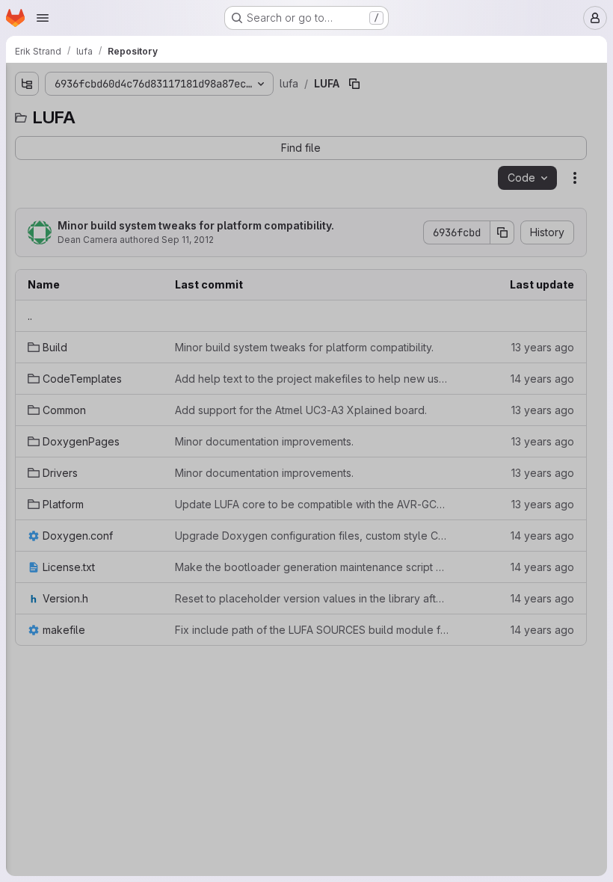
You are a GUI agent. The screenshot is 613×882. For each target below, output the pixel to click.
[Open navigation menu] (43, 18)
